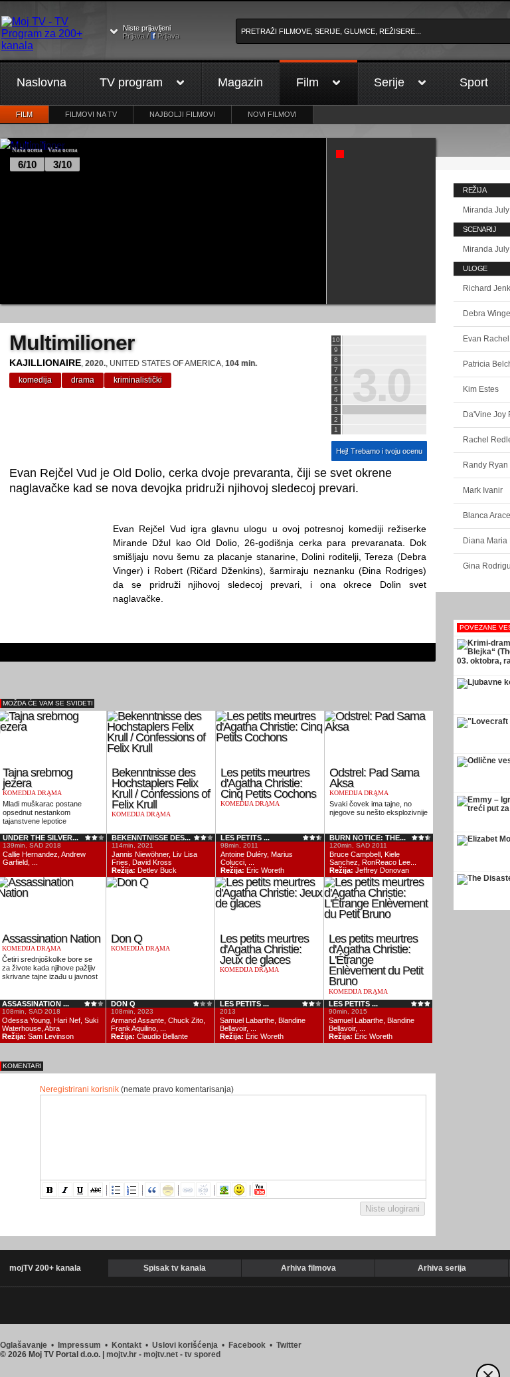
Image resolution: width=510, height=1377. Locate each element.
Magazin (240, 82)
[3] (384, 409)
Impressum (79, 1345)
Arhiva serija (442, 1268)
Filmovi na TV (91, 114)
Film (307, 82)
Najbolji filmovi (182, 114)
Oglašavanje (23, 1345)
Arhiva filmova (308, 1268)
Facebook (247, 1345)
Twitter (288, 1345)
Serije (389, 82)
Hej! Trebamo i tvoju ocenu (379, 451)
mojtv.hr (121, 1354)
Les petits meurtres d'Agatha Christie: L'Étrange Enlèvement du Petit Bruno (376, 960)
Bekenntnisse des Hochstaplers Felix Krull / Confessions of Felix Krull (161, 788)
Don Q (126, 938)
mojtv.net (160, 1354)
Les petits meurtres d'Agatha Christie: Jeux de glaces (264, 949)
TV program (131, 82)
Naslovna (41, 82)
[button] (49, 1189)
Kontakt (126, 1345)
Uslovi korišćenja (185, 1345)
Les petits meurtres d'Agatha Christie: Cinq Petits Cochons (268, 783)
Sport (474, 82)
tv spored (202, 1354)
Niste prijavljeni (151, 32)
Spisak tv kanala (174, 1268)
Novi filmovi (272, 114)
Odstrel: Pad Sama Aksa (374, 777)
